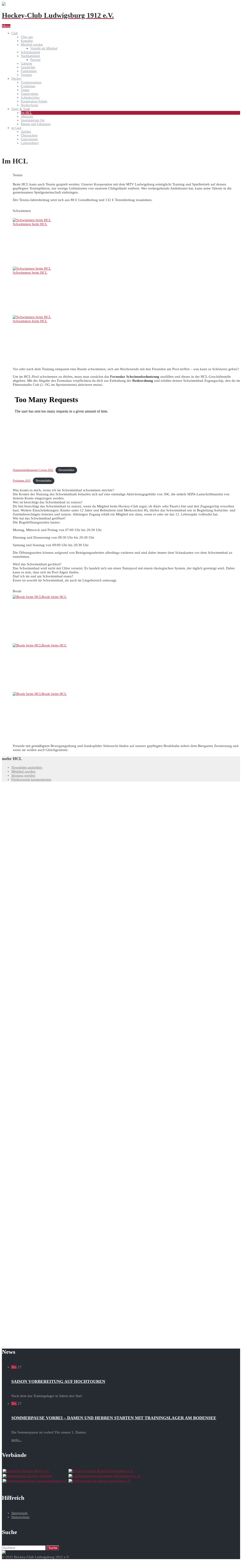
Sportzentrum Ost (32, 120)
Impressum (19, 1513)
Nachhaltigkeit (30, 56)
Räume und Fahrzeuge (36, 124)
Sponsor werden (23, 775)
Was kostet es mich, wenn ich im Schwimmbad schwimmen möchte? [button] (63, 490)
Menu (6, 26)
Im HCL (26, 112)
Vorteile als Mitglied (43, 48)
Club (14, 33)
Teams (25, 90)
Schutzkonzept (30, 52)
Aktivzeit (27, 116)
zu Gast (16, 128)
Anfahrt (26, 131)
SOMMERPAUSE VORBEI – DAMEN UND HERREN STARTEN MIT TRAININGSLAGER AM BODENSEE (113, 1418)
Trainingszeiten (31, 82)
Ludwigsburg (30, 143)
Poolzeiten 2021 (22, 480)
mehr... (16, 1440)
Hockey (16, 78)
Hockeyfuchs (29, 105)
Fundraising (29, 71)
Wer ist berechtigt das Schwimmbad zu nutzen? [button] (47, 502)
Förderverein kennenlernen (31, 779)
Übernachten (29, 135)
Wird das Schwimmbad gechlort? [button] (37, 564)
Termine (26, 75)
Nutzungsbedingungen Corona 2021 (33, 470)
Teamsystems (29, 94)
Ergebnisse (28, 86)
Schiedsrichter (30, 97)
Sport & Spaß (20, 109)
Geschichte (28, 67)
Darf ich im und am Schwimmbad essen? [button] (43, 576)
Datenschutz (20, 1517)
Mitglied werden (32, 44)
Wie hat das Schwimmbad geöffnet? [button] (39, 518)
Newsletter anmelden (26, 767)
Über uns (27, 37)
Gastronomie (29, 139)
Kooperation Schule (34, 101)
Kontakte (27, 41)
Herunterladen (66, 470)
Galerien (26, 63)
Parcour (35, 60)
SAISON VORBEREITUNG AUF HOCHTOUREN (58, 1381)
